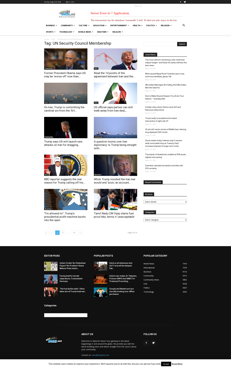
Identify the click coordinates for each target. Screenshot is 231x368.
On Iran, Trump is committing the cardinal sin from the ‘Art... (64, 109)
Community (67, 25)
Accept (166, 364)
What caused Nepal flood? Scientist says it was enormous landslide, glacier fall (164, 75)
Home (46, 39)
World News (84, 32)
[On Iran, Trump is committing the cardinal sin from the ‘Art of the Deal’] (65, 93)
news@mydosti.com (100, 355)
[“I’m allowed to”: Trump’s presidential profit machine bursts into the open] (65, 199)
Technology (65, 32)
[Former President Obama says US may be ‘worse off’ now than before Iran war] (65, 59)
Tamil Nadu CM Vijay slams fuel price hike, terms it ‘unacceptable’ (114, 215)
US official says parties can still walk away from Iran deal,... (113, 109)
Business (50, 25)
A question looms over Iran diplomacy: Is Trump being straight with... (115, 145)
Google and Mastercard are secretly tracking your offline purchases (121, 291)
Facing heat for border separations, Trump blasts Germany (71, 278)
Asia (96, 68)
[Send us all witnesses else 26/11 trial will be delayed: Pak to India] (100, 266)
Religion (165, 25)
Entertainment (118, 25)
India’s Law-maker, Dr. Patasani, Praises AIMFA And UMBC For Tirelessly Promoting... (123, 278)
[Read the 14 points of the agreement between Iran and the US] (115, 59)
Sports (49, 32)
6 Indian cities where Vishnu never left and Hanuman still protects (163, 108)
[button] (183, 25)
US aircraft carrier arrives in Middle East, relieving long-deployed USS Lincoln (165, 130)
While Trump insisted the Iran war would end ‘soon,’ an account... (114, 181)
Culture (83, 25)
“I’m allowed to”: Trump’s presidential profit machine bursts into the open (65, 217)
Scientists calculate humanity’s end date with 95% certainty (164, 166)
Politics (150, 25)
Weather (101, 32)
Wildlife (116, 32)
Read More (177, 364)
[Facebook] (180, 2)
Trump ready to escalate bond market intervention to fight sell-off (161, 119)
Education (98, 25)
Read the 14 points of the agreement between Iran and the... (114, 74)
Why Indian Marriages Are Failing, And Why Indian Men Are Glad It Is (165, 86)
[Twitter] (185, 2)
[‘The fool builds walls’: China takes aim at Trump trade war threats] (50, 292)
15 (74, 233)
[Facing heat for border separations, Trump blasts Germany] (50, 279)
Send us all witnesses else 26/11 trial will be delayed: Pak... (120, 265)
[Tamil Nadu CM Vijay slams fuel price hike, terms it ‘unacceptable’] (115, 199)
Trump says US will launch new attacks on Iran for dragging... (63, 143)
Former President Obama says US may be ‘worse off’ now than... (65, 74)
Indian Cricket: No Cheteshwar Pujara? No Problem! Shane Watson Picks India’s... (73, 265)
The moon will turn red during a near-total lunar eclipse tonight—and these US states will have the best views (166, 62)
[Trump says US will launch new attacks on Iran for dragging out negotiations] (65, 127)
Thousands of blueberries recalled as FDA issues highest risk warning (165, 155)
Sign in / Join (70, 2)
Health (136, 25)
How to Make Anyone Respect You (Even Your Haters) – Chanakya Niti (164, 97)
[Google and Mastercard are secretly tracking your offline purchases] (100, 292)
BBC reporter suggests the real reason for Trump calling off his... (64, 181)
